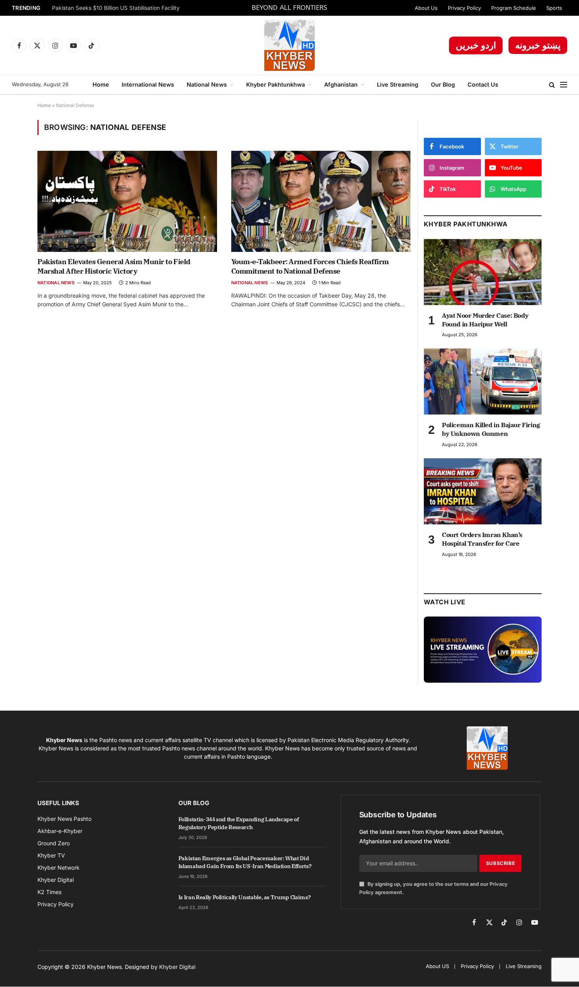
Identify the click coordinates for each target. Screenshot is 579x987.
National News (207, 84)
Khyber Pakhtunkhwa (275, 84)
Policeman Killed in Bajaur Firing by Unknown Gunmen (491, 429)
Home (101, 84)
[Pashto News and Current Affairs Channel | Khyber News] (289, 45)
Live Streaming (397, 84)
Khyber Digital (177, 966)
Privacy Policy (464, 8)
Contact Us (483, 84)
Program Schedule (513, 8)
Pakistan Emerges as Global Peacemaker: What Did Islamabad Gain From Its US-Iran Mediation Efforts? (245, 862)
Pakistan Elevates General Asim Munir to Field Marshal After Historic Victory (113, 266)
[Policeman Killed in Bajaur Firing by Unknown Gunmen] (483, 381)
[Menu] (563, 85)
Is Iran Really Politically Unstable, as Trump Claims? (244, 897)
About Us (426, 8)
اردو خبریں (476, 45)
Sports (554, 8)
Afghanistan (341, 84)
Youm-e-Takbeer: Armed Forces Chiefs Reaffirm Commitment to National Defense (310, 266)
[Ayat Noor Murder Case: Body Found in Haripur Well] (483, 272)
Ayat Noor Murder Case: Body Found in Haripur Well (485, 319)
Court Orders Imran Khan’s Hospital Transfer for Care (482, 539)
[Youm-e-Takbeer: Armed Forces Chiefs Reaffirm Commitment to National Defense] (321, 201)
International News (148, 84)
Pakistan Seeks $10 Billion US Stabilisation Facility (116, 8)
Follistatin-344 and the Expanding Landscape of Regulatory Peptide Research (238, 823)
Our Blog (443, 84)
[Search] (552, 85)
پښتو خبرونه (537, 45)
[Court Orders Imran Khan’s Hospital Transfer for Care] (483, 491)
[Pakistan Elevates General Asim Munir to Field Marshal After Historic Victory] (127, 201)
